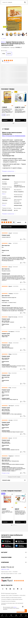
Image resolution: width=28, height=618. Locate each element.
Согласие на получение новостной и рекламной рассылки (12, 604)
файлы (14, 607)
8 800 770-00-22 (7, 567)
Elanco (3, 42)
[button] (14, 61)
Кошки (4, 205)
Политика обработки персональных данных (11, 597)
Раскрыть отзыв (5, 473)
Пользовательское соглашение (8, 601)
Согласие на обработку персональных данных (11, 599)
